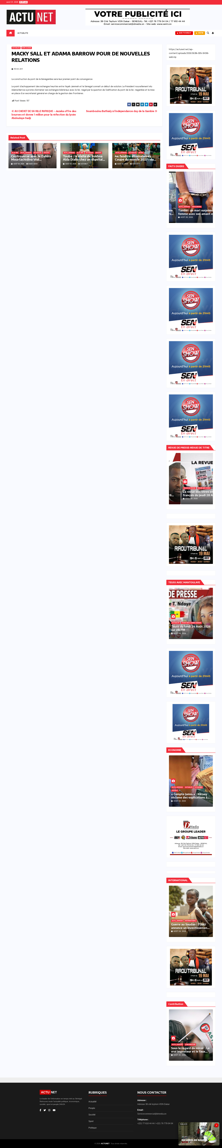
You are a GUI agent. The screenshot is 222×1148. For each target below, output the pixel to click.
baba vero (33, 164)
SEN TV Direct (185, 33)
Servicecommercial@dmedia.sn (151, 1114)
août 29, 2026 (180, 217)
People (92, 1108)
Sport (91, 1121)
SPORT (141, 152)
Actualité (92, 1102)
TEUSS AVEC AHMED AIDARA (198, 623)
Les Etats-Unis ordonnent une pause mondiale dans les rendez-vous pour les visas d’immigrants (170, 929)
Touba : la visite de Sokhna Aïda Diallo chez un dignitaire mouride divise (84, 159)
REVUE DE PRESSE (179, 488)
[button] (208, 33)
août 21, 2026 (204, 1055)
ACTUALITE (22, 33)
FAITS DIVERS (176, 206)
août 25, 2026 (197, 633)
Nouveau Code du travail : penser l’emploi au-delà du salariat (169, 1051)
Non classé (26, 48)
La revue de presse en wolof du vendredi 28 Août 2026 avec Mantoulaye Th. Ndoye (191, 495)
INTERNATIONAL (180, 920)
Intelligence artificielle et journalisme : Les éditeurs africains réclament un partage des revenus (168, 799)
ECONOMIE (168, 790)
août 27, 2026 (204, 931)
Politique (93, 1128)
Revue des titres (193, 488)
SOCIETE (46, 152)
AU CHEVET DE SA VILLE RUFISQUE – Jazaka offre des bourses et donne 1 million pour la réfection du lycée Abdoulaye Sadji (44, 115)
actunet (84, 164)
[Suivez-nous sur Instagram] (49, 1110)
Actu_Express (26, 152)
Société (92, 1115)
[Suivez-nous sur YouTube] (54, 1110)
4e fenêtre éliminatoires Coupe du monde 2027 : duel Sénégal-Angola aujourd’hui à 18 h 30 (135, 161)
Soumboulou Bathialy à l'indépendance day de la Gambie (120, 111)
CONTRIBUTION (201, 1044)
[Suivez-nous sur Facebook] (40, 1110)
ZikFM (200, 33)
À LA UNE (15, 152)
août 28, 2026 (180, 499)
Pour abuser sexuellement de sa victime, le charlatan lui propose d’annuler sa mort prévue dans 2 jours (189, 215)
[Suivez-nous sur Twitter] (45, 1110)
